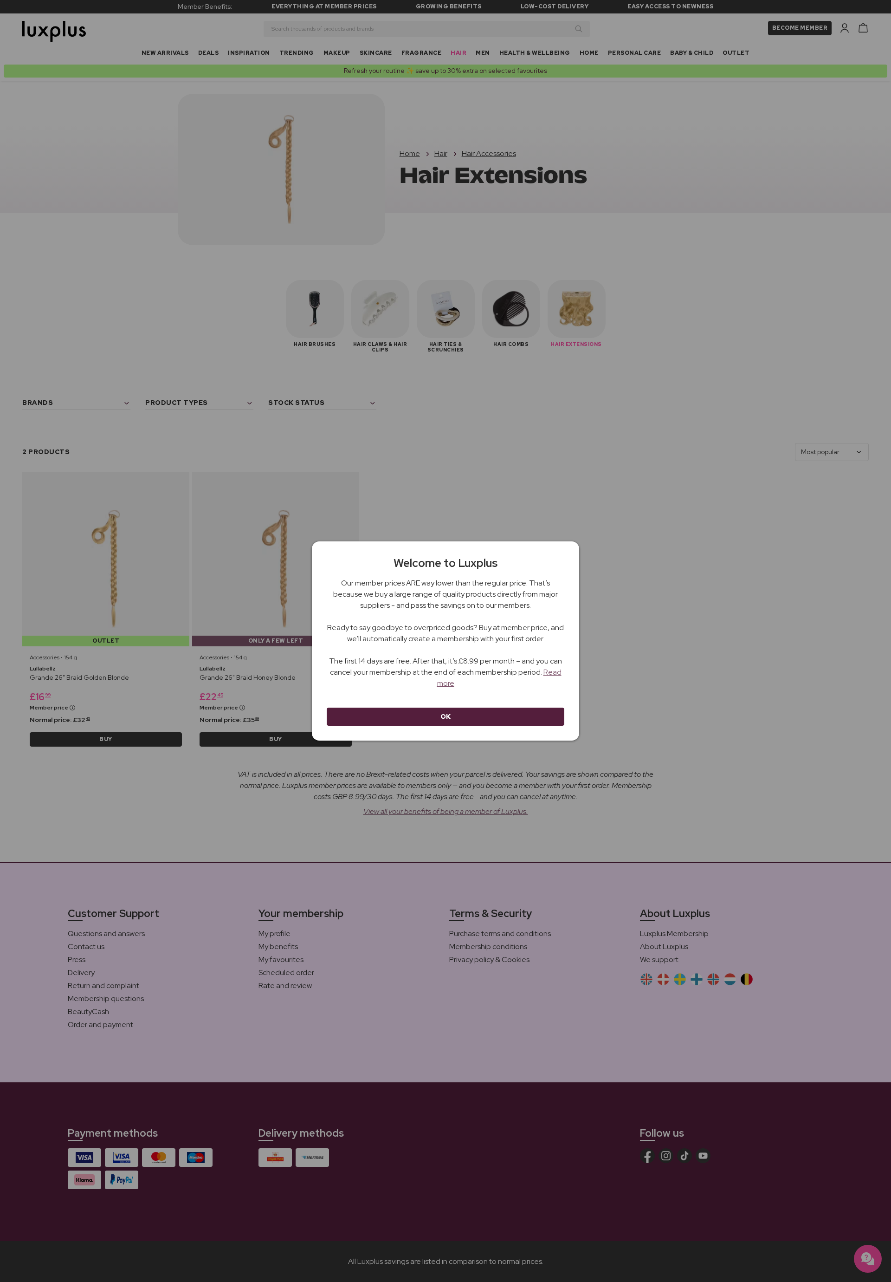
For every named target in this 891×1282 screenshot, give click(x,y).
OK (445, 716)
